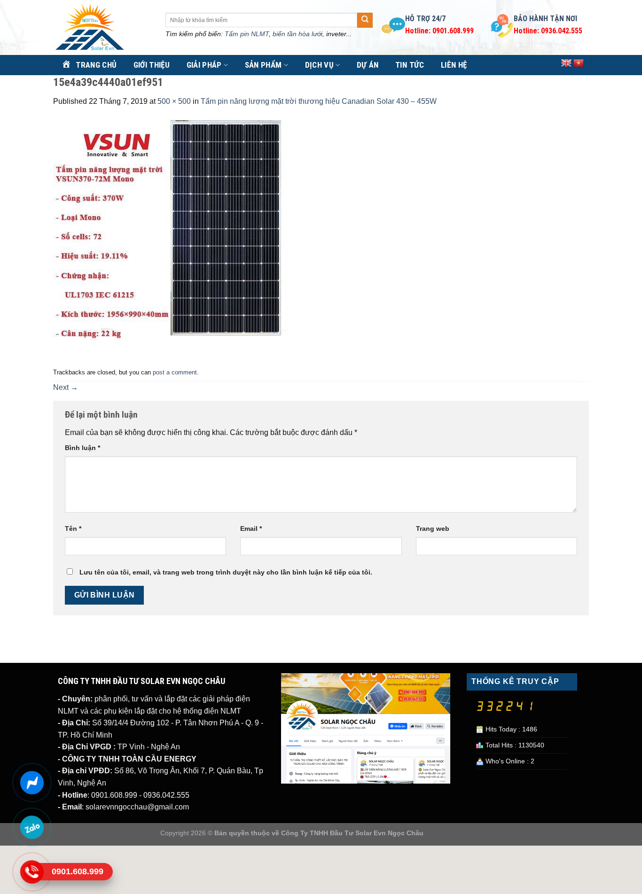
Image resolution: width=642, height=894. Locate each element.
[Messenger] (32, 782)
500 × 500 (174, 101)
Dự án (368, 65)
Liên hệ (454, 65)
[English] (566, 63)
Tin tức (409, 65)
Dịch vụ (319, 65)
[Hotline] (32, 872)
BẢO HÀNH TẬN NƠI (545, 18)
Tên (73, 528)
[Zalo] (32, 827)
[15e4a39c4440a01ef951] (170, 236)
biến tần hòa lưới (297, 34)
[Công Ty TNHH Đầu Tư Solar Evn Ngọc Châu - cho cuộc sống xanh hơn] (102, 28)
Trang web (432, 528)
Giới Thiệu (151, 65)
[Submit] (364, 20)
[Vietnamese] (578, 63)
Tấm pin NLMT (247, 34)
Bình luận (82, 447)
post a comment (175, 372)
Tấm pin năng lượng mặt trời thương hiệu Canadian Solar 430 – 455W (319, 101)
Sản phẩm (263, 65)
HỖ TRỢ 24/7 (425, 18)
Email (251, 528)
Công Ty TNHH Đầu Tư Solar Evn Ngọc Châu (352, 833)
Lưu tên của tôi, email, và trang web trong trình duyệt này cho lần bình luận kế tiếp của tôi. (225, 572)
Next (65, 387)
